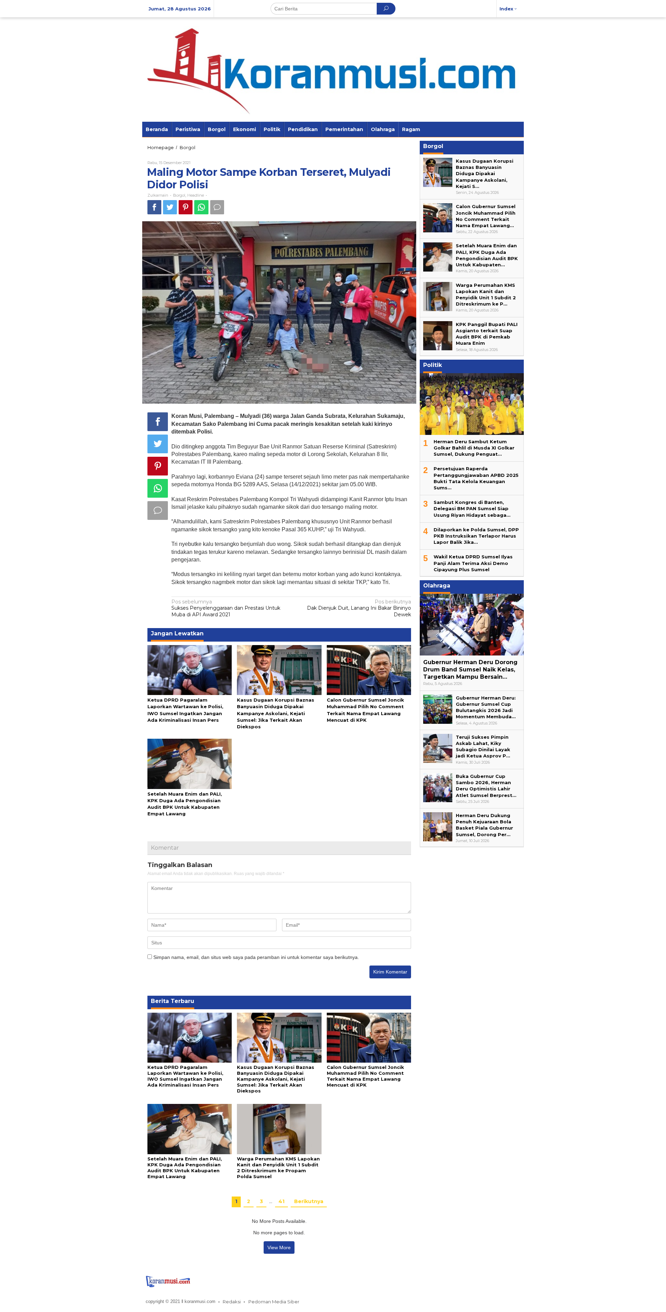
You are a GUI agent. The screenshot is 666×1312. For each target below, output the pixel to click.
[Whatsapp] (201, 207)
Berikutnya (308, 1201)
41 (281, 1201)
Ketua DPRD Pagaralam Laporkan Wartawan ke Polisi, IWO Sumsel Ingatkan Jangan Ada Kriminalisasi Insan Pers (185, 1076)
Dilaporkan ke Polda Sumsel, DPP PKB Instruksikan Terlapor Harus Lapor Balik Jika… (476, 536)
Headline (195, 195)
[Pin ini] (186, 207)
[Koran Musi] (333, 69)
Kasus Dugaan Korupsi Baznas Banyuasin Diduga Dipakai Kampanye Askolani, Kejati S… (484, 173)
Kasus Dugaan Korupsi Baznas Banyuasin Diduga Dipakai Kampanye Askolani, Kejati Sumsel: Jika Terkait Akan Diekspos (275, 713)
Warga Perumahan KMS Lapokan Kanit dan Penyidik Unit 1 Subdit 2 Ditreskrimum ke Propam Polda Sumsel (278, 1167)
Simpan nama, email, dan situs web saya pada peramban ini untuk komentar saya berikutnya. (256, 957)
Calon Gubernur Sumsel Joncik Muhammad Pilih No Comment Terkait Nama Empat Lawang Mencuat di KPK (365, 1076)
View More (279, 1247)
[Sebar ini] (154, 207)
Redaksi (232, 1301)
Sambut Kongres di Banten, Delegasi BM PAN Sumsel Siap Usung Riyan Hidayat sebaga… (472, 508)
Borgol (179, 195)
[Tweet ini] (170, 207)
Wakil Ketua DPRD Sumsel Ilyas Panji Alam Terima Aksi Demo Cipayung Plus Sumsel (473, 563)
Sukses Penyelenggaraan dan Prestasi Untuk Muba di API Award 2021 (225, 608)
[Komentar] (217, 207)
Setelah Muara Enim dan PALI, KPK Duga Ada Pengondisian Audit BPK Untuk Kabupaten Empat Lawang (184, 1167)
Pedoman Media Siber (273, 1301)
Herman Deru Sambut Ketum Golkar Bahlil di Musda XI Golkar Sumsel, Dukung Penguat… (474, 448)
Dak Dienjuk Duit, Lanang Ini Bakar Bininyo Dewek (359, 608)
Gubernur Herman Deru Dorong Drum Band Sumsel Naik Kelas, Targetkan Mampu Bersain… (470, 669)
